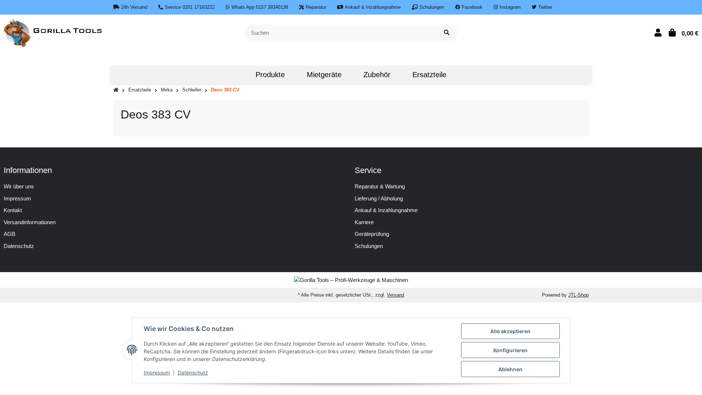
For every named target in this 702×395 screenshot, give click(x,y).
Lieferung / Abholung (379, 198)
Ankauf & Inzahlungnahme (386, 210)
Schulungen (369, 246)
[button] (657, 33)
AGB (9, 234)
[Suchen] (446, 33)
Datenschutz (19, 246)
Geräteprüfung (372, 234)
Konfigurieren (510, 350)
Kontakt (13, 210)
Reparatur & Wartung (380, 186)
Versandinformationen (30, 222)
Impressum (17, 198)
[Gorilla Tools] (53, 32)
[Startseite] (115, 90)
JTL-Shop (578, 295)
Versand (395, 295)
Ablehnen (510, 369)
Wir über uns (19, 186)
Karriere (364, 222)
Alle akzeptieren (510, 331)
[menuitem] (234, 74)
